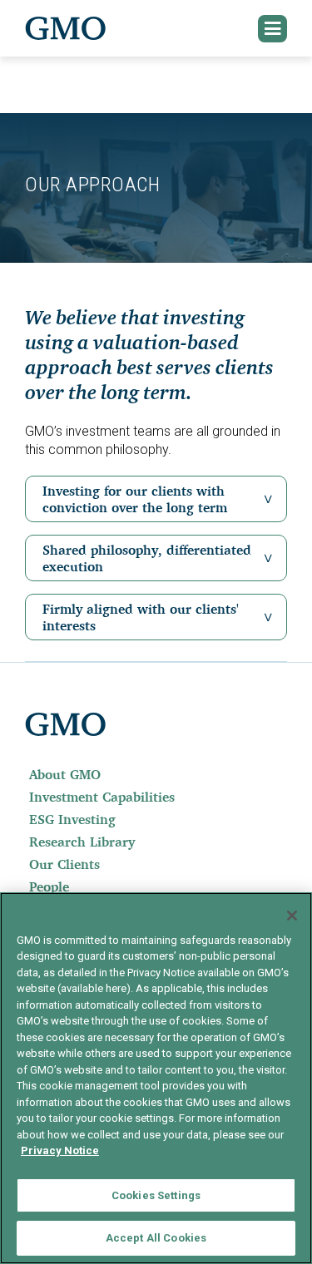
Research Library (82, 841)
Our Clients (64, 864)
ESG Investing (72, 819)
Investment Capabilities (102, 796)
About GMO (65, 774)
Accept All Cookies (156, 1238)
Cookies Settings (156, 1195)
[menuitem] (156, 774)
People (49, 886)
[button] (273, 28)
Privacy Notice (60, 1150)
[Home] (65, 28)
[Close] (292, 915)
